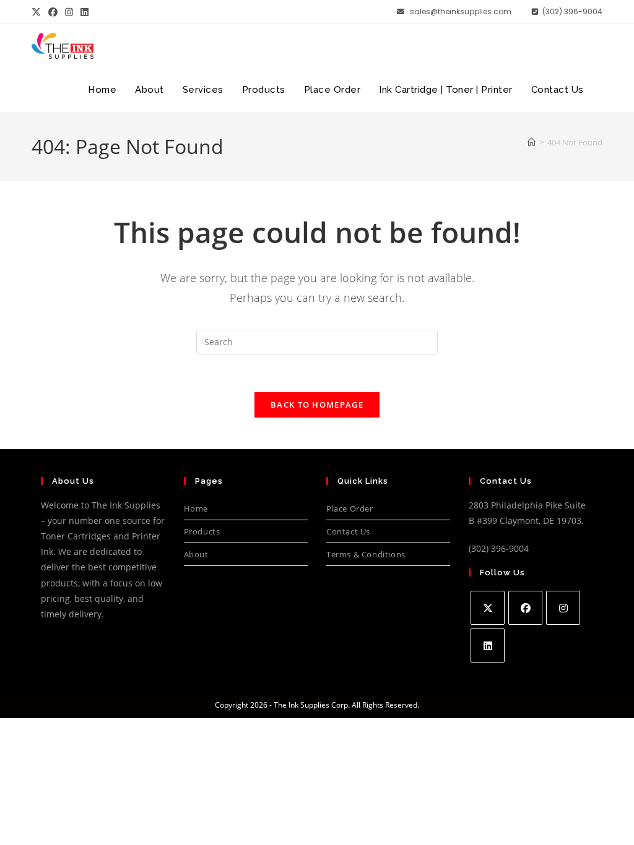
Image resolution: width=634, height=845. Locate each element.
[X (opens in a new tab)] (38, 12)
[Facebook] (525, 608)
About (196, 554)
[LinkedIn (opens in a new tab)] (84, 12)
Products (202, 531)
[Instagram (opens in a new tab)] (69, 12)
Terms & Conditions (366, 554)
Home (196, 508)
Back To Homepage (317, 404)
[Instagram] (563, 608)
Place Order (349, 508)
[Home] (532, 142)
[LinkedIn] (488, 645)
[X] (488, 608)
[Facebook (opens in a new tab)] (53, 12)
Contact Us (348, 531)
